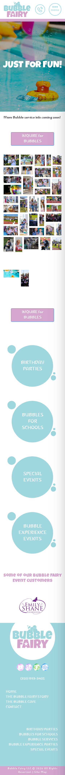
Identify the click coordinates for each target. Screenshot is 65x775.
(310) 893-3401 (32, 678)
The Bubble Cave (21, 702)
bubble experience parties (33, 745)
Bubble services (43, 739)
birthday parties (42, 729)
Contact (14, 707)
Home (11, 692)
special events (44, 750)
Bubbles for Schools (38, 734)
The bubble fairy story (27, 697)
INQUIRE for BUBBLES (32, 139)
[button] (11, 160)
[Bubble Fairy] (17, 9)
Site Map (40, 772)
